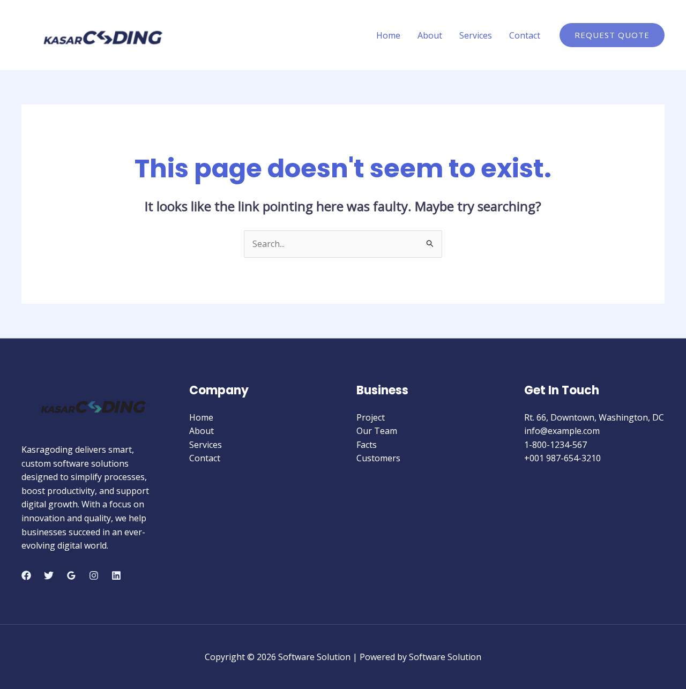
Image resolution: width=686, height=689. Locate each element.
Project (370, 417)
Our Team (376, 431)
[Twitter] (49, 575)
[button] (612, 35)
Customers (378, 458)
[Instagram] (94, 575)
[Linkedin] (116, 575)
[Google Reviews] (71, 575)
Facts (366, 445)
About (429, 35)
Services (475, 35)
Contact (524, 35)
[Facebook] (26, 575)
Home (388, 35)
